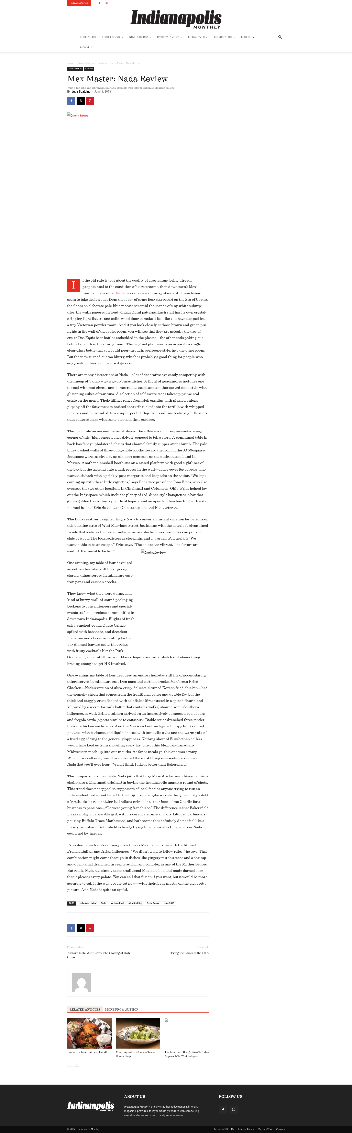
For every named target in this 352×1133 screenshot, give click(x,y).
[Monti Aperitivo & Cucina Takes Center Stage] (138, 1033)
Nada (120, 293)
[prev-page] (69, 1064)
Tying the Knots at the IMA (189, 953)
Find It (84, 47)
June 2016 (169, 903)
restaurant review (88, 903)
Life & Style (196, 37)
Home (70, 63)
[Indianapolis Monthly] (176, 19)
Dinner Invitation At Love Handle (87, 1052)
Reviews (102, 63)
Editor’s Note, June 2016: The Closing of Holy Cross (98, 955)
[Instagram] (106, 3)
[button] (280, 37)
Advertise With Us (223, 1129)
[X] (81, 101)
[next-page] (76, 1064)
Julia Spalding (81, 91)
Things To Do (223, 37)
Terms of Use (265, 1129)
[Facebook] (100, 3)
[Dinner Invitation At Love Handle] (89, 1033)
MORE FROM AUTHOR (122, 1009)
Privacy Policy (246, 1129)
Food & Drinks (86, 63)
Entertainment (168, 37)
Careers (280, 1129)
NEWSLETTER (79, 3)
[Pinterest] (90, 101)
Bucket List (88, 37)
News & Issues (138, 37)
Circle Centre (153, 903)
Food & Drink (111, 37)
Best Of (246, 37)
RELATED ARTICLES (85, 1009)
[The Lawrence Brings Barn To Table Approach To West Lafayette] (187, 1033)
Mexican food (117, 903)
